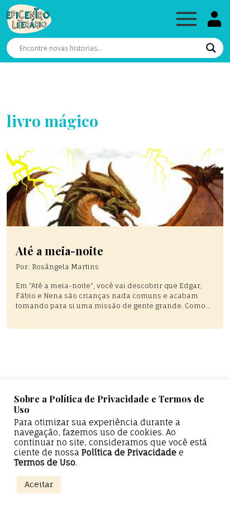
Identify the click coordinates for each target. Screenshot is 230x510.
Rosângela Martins (65, 267)
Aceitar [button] (39, 484)
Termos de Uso (44, 463)
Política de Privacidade (129, 453)
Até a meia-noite (59, 250)
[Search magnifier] (211, 48)
